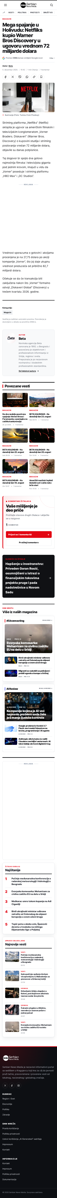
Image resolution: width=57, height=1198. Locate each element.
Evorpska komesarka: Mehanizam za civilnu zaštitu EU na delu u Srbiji (31, 892)
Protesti (35, 12)
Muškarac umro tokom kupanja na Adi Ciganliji (31, 902)
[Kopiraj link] (34, 77)
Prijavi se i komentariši (28, 534)
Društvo (48, 12)
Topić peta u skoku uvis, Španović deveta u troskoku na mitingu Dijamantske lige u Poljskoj (29, 927)
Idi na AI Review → (45, 688)
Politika (22, 12)
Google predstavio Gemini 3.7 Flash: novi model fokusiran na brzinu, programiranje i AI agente (34, 728)
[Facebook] (12, 1085)
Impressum (7, 1144)
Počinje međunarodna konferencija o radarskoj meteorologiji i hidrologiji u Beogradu (31, 881)
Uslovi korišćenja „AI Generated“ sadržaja (21, 1139)
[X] (5, 1085)
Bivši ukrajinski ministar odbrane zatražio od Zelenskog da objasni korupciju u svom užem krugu (34, 660)
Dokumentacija (9, 1179)
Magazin (6, 19)
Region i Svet (8, 1098)
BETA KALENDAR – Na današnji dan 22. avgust (13, 450)
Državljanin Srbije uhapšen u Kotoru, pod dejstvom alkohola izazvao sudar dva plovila (35, 993)
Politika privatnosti (11, 1134)
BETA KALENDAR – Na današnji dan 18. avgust (13, 481)
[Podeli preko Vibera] (20, 77)
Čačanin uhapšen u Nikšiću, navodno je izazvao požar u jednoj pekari (33, 1010)
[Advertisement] (28, 215)
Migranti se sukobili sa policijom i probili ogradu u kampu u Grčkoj (34, 672)
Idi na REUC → (47, 620)
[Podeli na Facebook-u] (5, 77)
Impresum (7, 1168)
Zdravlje (6, 1114)
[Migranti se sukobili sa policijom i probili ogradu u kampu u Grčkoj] (11, 673)
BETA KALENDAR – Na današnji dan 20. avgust (40, 450)
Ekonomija (7, 1104)
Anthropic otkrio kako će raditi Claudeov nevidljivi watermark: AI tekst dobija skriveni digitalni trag (34, 741)
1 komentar (45, 70)
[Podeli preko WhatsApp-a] (27, 77)
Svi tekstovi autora (27, 371)
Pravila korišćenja (10, 1128)
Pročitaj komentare (28, 542)
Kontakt (6, 1149)
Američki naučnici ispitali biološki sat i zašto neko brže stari (41, 482)
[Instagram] (18, 1085)
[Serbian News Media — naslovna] (28, 5)
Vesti (11, 12)
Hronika (24, 988)
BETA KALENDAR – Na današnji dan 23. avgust (40, 415)
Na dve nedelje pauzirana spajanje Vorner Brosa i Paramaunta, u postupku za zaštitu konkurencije (15, 417)
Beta (11, 66)
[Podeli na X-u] (13, 77)
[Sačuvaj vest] (41, 77)
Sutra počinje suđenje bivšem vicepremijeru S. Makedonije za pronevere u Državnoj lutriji (35, 976)
